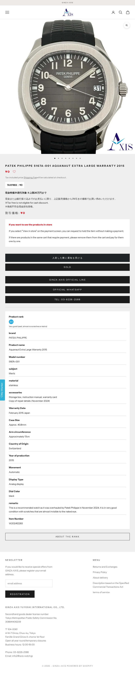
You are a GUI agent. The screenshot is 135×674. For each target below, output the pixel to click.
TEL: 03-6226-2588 (67, 299)
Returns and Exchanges (105, 566)
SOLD (67, 267)
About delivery (100, 577)
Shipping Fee (30, 177)
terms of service (101, 592)
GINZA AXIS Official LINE (67, 279)
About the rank (67, 536)
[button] (14, 172)
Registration (20, 594)
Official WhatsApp (67, 289)
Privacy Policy (100, 572)
